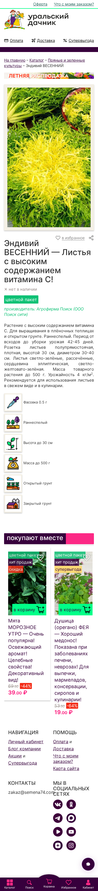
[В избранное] (40, 557)
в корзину (24, 609)
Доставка (46, 40)
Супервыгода (81, 40)
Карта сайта (66, 768)
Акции (15, 756)
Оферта (40, 4)
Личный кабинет (26, 741)
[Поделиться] (91, 238)
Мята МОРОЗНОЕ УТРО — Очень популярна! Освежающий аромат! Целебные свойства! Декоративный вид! (26, 650)
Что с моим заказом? (74, 4)
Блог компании (24, 748)
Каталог (36, 60)
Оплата (16, 40)
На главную (14, 60)
